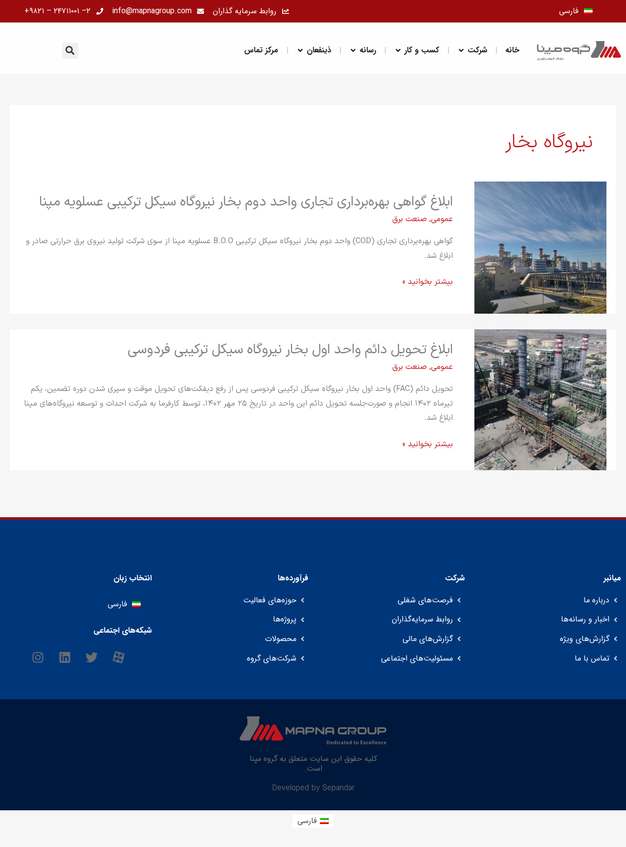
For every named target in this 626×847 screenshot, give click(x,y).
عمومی (442, 219)
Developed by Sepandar (313, 788)
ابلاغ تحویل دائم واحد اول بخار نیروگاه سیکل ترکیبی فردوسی (290, 350)
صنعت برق (409, 219)
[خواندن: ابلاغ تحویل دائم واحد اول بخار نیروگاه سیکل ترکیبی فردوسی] (540, 399)
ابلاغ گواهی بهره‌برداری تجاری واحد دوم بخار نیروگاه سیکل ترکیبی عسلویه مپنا (246, 202)
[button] (70, 51)
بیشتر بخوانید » (427, 282)
